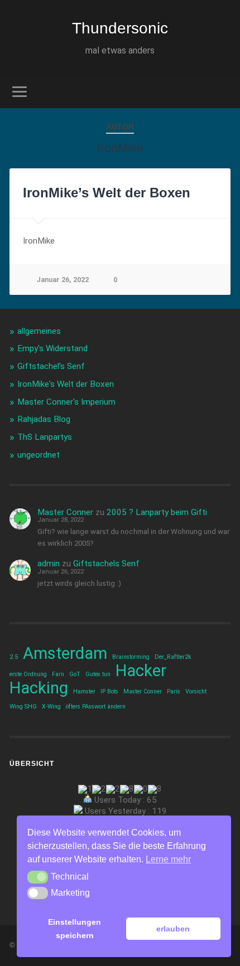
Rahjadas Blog (43, 419)
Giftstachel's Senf (51, 366)
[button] (37, 877)
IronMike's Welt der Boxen (65, 384)
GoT (74, 674)
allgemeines (39, 331)
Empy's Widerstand (52, 348)
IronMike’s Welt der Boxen (106, 192)
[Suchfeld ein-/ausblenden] (221, 91)
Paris (173, 691)
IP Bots (109, 691)
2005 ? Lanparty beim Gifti (157, 512)
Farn (58, 674)
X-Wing (51, 706)
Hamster (84, 691)
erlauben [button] (173, 928)
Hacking (38, 688)
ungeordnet (38, 455)
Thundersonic (120, 28)
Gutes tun (98, 674)
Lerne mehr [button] (168, 859)
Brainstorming (131, 657)
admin (48, 564)
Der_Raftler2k (173, 657)
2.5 (13, 657)
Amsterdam (65, 653)
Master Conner (65, 512)
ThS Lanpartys (44, 437)
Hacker (141, 670)
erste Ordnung (28, 674)
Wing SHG (23, 706)
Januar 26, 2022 (62, 279)
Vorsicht (196, 691)
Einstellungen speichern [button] (74, 929)
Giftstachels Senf (106, 564)
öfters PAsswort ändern (96, 706)
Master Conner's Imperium (66, 402)
